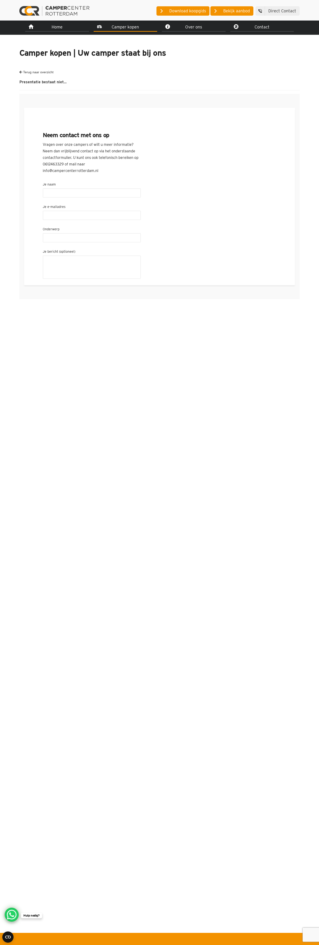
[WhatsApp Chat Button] (12, 915)
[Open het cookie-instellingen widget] (8, 937)
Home (57, 26)
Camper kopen (125, 26)
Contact (262, 26)
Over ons (193, 26)
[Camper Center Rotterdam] (54, 11)
